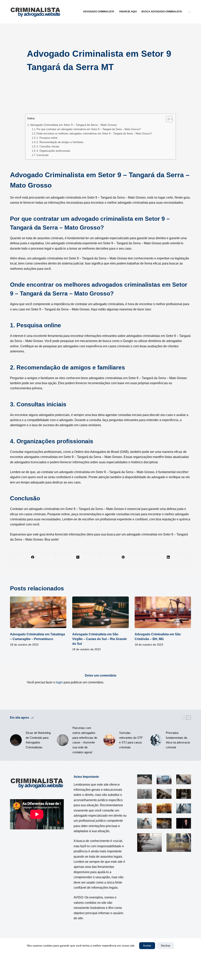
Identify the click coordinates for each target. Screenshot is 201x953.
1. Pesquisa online (47, 137)
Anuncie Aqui (128, 11)
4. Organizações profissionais (53, 150)
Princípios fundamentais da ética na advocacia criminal (178, 740)
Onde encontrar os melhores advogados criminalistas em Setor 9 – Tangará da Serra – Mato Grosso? (94, 133)
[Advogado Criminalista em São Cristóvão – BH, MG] (163, 612)
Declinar (165, 945)
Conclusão (42, 155)
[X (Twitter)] (77, 557)
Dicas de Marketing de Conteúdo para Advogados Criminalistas (38, 740)
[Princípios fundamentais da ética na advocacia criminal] (156, 740)
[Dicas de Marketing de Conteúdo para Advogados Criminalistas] (16, 740)
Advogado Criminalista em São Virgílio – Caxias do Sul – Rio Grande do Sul (99, 639)
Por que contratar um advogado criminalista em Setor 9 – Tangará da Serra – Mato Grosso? (89, 129)
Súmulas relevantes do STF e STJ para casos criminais (131, 740)
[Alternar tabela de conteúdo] (167, 119)
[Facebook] (32, 557)
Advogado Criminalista (98, 11)
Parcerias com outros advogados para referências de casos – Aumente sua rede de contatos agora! (84, 740)
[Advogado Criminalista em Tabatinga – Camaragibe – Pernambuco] (38, 612)
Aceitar (147, 945)
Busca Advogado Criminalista (162, 11)
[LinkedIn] (168, 557)
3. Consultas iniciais (48, 146)
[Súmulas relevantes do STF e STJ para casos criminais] (109, 740)
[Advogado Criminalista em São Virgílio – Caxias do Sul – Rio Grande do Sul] (100, 612)
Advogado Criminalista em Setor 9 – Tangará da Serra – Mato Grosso (73, 124)
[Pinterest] (123, 557)
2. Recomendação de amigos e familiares (60, 142)
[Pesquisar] (189, 12)
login (59, 682)
